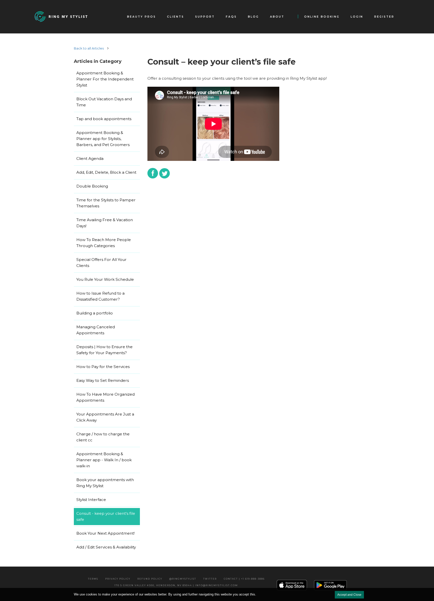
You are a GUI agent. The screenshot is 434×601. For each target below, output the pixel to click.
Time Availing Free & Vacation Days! (104, 222)
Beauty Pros (141, 16)
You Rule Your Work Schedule (105, 279)
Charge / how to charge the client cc (103, 437)
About (277, 16)
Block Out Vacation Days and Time (104, 102)
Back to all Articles (89, 48)
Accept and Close (349, 594)
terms (93, 578)
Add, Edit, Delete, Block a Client (106, 172)
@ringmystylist (182, 578)
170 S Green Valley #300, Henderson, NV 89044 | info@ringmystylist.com (176, 585)
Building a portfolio (94, 313)
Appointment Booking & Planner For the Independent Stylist (105, 79)
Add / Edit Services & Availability (106, 547)
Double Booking (92, 186)
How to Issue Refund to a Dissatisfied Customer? (100, 296)
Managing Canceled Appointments (95, 330)
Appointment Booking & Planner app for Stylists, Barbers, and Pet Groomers (103, 138)
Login (357, 16)
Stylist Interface (91, 499)
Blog (253, 16)
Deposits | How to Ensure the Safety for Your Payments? (104, 349)
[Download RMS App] (330, 584)
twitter (210, 578)
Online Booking (322, 16)
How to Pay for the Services (103, 366)
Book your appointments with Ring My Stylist (105, 482)
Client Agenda (89, 158)
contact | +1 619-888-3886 (244, 578)
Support (205, 16)
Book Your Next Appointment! (105, 533)
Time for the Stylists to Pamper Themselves (106, 203)
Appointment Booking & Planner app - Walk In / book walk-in (104, 459)
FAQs (231, 16)
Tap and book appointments (103, 118)
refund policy (149, 578)
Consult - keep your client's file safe (105, 516)
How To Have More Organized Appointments (105, 397)
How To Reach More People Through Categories (103, 242)
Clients (175, 16)
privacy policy (117, 578)
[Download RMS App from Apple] (292, 585)
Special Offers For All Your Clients (101, 262)
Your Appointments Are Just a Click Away (105, 417)
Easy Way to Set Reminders (102, 380)
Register (384, 16)
